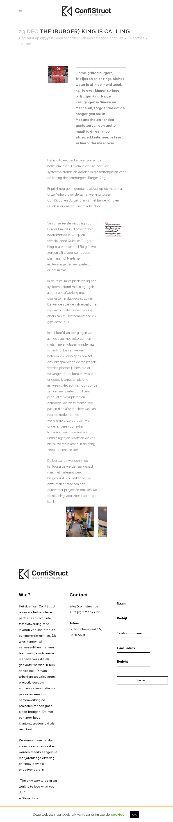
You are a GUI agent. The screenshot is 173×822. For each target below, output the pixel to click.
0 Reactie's (135, 38)
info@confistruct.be (84, 606)
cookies (117, 815)
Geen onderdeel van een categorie (82, 38)
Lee (120, 38)
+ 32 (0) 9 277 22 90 (85, 612)
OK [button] (134, 814)
